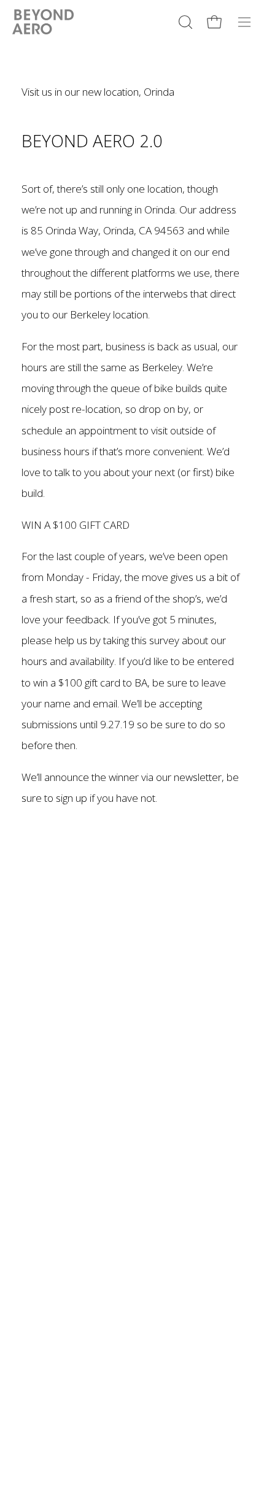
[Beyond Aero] (43, 21)
